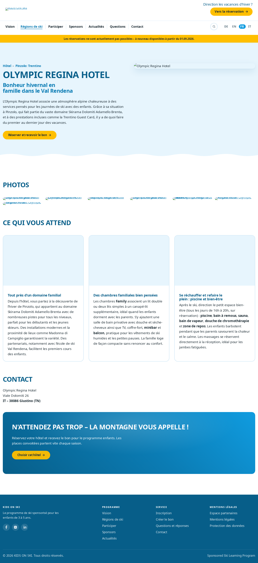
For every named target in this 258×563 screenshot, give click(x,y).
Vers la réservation (229, 11)
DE (226, 26)
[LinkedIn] (24, 527)
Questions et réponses (172, 526)
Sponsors (76, 26)
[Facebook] (6, 527)
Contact (137, 26)
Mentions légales (222, 519)
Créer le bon (165, 519)
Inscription (164, 513)
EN (234, 26)
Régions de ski (31, 26)
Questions (117, 26)
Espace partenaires (223, 513)
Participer (55, 26)
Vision (10, 26)
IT (249, 26)
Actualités (96, 26)
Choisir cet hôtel (29, 455)
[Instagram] (15, 527)
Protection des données (227, 526)
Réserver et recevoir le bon (27, 135)
